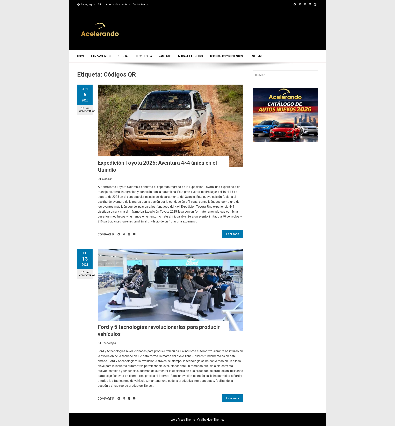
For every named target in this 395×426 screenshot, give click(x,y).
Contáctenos (140, 4)
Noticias (123, 56)
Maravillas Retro (190, 56)
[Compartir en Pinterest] (129, 234)
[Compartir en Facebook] (118, 234)
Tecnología (144, 56)
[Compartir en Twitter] (124, 234)
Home (81, 56)
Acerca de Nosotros (118, 4)
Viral (200, 419)
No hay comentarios (86, 110)
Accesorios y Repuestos (226, 56)
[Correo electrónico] (134, 234)
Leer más (232, 234)
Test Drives (257, 56)
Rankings (165, 56)
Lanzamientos (101, 56)
